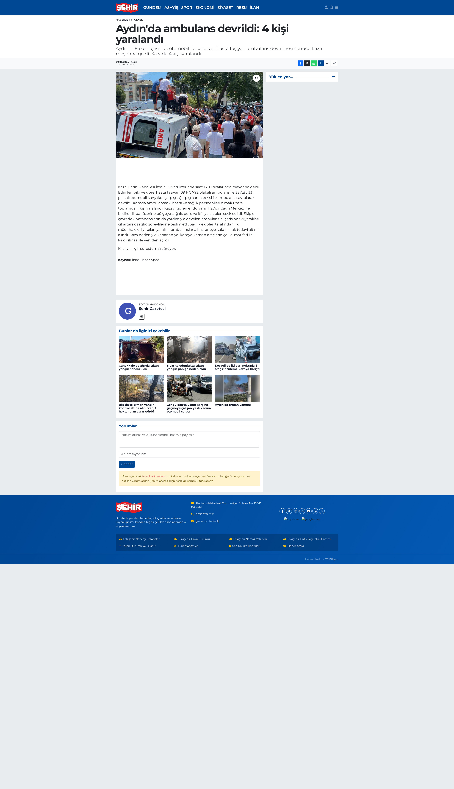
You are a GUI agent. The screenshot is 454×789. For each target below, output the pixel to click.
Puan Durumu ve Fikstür (139, 546)
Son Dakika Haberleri (246, 546)
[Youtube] (309, 511)
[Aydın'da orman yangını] (237, 388)
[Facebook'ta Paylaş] (300, 63)
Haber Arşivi (296, 546)
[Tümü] (333, 77)
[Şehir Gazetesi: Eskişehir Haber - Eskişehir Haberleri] (127, 8)
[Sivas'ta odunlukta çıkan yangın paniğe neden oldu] (189, 349)
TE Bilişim (331, 559)
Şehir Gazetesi (152, 308)
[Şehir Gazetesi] (127, 311)
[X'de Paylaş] (307, 63)
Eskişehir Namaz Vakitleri (250, 539)
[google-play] (311, 519)
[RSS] (322, 511)
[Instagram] (295, 511)
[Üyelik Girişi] (326, 7)
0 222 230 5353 (205, 514)
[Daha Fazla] (321, 63)
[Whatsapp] (315, 511)
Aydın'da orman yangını (233, 404)
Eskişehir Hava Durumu (194, 539)
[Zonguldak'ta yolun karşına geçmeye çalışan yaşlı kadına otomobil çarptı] (189, 388)
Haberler (123, 19)
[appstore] (291, 519)
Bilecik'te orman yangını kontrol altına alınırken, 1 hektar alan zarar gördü (137, 408)
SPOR (186, 7)
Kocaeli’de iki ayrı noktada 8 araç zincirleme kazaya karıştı (237, 367)
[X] (289, 511)
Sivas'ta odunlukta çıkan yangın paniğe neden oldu (186, 367)
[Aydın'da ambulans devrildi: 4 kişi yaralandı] (189, 115)
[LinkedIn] (302, 511)
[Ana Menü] (336, 7)
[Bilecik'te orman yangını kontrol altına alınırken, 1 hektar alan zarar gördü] (141, 388)
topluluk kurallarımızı (156, 476)
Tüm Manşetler (188, 546)
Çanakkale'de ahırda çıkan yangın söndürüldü (139, 367)
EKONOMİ (204, 7)
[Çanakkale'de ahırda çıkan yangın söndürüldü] (141, 349)
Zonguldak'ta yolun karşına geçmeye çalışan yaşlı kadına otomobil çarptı (189, 408)
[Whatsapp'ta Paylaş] (314, 63)
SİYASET (225, 7)
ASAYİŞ (171, 7)
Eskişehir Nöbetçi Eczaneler (141, 539)
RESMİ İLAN (247, 7)
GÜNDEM (152, 7)
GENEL (138, 19)
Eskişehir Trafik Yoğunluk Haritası (309, 539)
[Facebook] (282, 511)
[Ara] (331, 7)
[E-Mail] (142, 317)
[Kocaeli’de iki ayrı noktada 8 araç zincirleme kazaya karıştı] (237, 349)
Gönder (127, 464)
